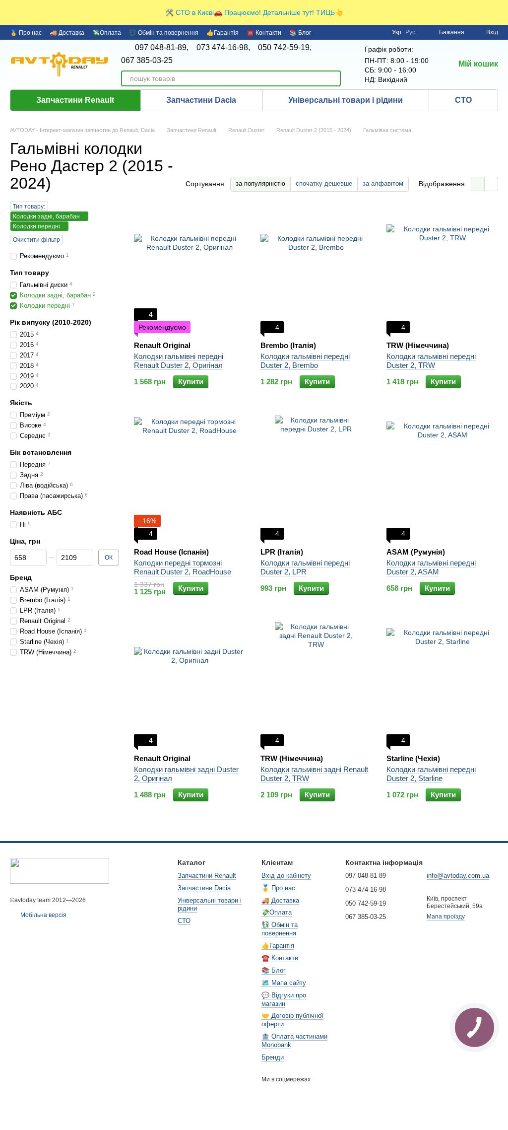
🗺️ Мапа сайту (283, 983)
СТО (463, 100)
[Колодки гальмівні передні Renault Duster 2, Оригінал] (190, 271)
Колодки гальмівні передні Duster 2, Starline (431, 773)
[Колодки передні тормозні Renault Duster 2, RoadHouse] (190, 478)
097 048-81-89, (162, 48)
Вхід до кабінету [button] (286, 875)
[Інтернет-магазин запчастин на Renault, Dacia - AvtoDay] (59, 870)
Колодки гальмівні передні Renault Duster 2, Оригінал (178, 360)
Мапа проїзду (446, 916)
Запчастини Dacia (201, 100)
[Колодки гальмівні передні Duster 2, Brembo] (316, 271)
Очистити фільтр (36, 239)
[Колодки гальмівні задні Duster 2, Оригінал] (190, 684)
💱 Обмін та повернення (163, 32)
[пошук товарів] (333, 78)
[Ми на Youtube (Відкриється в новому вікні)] (378, 32)
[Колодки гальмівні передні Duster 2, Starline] (442, 684)
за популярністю (260, 183)
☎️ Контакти (264, 32)
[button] (500, 12)
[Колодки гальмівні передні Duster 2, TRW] (442, 271)
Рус (410, 32)
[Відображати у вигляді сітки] (478, 184)
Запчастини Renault (75, 100)
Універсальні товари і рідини (345, 100)
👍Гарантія (222, 32)
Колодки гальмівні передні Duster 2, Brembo (305, 360)
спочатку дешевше (324, 183)
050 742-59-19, (285, 48)
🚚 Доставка (67, 32)
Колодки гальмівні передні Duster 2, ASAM (431, 567)
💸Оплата (106, 32)
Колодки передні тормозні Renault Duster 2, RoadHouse (182, 567)
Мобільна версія (42, 915)
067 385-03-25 (147, 61)
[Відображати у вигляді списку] (491, 184)
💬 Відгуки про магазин (283, 999)
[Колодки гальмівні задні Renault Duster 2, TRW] (316, 684)
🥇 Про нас (26, 32)
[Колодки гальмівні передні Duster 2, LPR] (316, 478)
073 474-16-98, (223, 48)
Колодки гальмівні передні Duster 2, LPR (305, 567)
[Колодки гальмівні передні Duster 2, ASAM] (442, 478)
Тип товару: (29, 206)
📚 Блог (300, 32)
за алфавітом (383, 183)
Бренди (272, 1057)
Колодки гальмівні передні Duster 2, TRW (431, 360)
